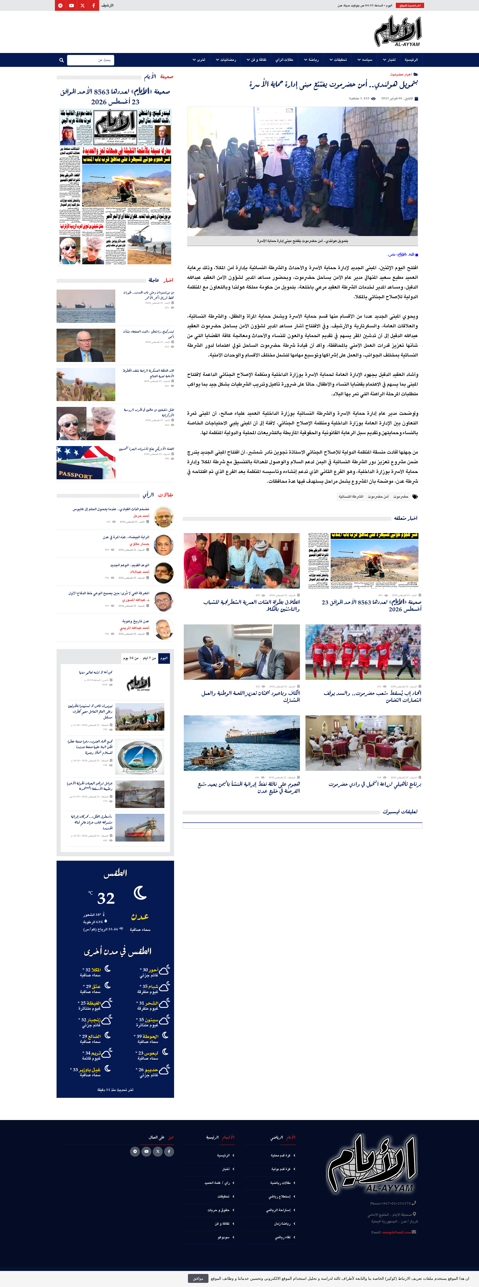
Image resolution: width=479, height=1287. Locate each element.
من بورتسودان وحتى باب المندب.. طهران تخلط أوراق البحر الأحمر (149, 295)
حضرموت (400, 497)
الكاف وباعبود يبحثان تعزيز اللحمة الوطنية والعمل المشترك (251, 696)
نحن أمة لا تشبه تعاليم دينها (96, 672)
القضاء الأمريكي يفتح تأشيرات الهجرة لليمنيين (146, 449)
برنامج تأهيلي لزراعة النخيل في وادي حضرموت (375, 784)
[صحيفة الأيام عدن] (397, 32)
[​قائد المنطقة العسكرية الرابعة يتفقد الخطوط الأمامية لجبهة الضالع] (86, 384)
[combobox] (90, 60)
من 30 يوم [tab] (130, 658)
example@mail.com (396, 1232)
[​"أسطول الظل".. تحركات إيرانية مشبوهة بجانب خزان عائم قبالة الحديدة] (139, 827)
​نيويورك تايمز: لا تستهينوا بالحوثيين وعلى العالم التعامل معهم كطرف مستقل (90, 711)
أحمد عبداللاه (139, 572)
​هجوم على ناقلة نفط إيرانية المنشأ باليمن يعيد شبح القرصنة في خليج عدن (249, 787)
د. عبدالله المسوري (135, 600)
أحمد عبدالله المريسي (134, 628)
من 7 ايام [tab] (149, 658)
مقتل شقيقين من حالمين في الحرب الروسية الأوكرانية (149, 412)
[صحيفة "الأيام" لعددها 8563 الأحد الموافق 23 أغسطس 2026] (115, 186)
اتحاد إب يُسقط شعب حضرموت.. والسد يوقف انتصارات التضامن (372, 696)
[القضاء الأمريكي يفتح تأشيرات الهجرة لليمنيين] (86, 462)
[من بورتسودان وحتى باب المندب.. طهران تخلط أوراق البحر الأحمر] (86, 306)
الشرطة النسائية (351, 497)
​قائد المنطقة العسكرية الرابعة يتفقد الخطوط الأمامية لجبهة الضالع (148, 373)
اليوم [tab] (163, 658)
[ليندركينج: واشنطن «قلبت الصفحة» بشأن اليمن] (86, 345)
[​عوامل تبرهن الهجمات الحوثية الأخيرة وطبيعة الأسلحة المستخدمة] (139, 794)
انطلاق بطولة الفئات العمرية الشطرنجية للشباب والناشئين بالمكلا (251, 605)
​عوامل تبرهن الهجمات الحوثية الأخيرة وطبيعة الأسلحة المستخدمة (90, 786)
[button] (411, 60)
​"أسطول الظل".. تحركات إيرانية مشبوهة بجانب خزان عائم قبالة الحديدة (92, 822)
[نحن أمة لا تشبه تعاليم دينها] (139, 683)
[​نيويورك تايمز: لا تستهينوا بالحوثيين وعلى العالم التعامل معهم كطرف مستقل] (139, 717)
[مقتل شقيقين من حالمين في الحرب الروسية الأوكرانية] (86, 423)
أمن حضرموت (378, 497)
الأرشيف (107, 5)
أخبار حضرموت (401, 74)
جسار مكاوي (139, 544)
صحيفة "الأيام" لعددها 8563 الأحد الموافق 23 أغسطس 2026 (371, 605)
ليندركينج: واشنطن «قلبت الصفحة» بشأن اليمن (148, 334)
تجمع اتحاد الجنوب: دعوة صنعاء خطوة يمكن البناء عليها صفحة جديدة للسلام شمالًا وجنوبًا (90, 747)
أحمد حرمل (141, 516)
